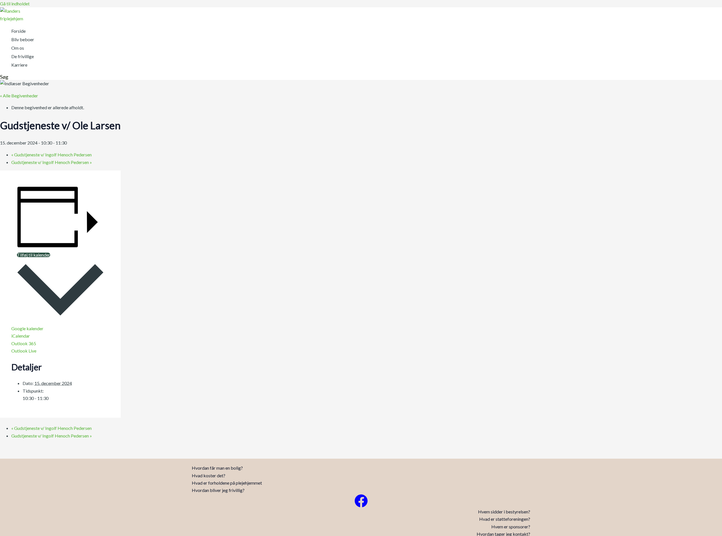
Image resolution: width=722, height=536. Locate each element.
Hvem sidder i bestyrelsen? (504, 511)
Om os (17, 48)
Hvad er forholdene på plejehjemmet (227, 482)
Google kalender (27, 328)
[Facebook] (361, 505)
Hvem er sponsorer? (510, 526)
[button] (4, 77)
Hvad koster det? (208, 475)
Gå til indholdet (15, 3)
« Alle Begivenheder (19, 95)
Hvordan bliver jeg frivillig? (218, 490)
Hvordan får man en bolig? (217, 468)
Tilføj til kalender (33, 255)
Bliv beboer (22, 39)
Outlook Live (23, 350)
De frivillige (22, 56)
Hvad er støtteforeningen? (504, 519)
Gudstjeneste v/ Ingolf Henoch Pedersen (51, 154)
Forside (18, 31)
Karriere (19, 64)
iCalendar (20, 335)
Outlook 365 (23, 343)
